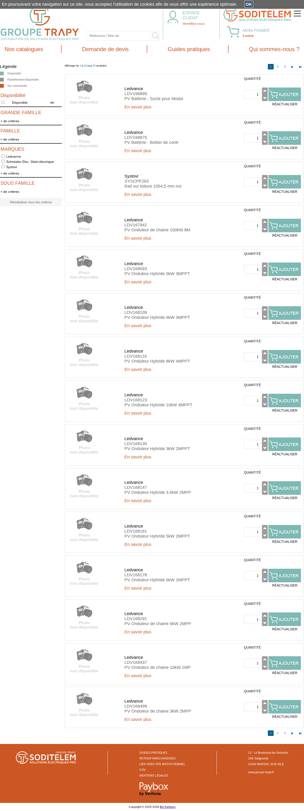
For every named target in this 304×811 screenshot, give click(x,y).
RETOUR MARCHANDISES (157, 758)
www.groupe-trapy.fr (261, 772)
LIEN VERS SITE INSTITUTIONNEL (162, 764)
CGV (142, 770)
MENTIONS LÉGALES (153, 775)
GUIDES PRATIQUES (153, 752)
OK (249, 4)
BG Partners (168, 807)
